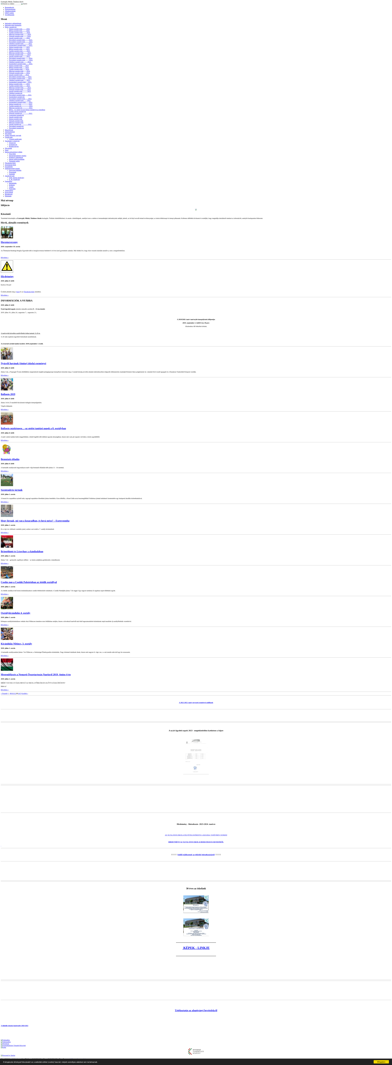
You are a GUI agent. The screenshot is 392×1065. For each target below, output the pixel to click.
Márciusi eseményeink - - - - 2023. (20, 88)
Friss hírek (12, 154)
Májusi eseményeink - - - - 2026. (19, 31)
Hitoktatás (8, 196)
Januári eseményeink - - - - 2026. (19, 38)
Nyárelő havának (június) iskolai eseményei (23, 363)
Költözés (12, 185)
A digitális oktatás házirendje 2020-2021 (14, 1026)
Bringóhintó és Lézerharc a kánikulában (22, 551)
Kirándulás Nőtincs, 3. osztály (16, 643)
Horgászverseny (9, 242)
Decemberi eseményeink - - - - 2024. (21, 58)
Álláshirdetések (10, 132)
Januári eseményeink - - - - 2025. (19, 56)
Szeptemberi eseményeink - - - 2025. (21, 45)
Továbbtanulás (9, 15)
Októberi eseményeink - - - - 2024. (20, 62)
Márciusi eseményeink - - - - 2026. (20, 34)
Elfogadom (381, 1062)
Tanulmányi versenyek (12, 141)
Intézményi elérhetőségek (13, 23)
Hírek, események (11, 27)
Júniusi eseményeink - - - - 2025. (19, 47)
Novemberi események (16, 128)
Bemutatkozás (9, 7)
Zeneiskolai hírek (10, 165)
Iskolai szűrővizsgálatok (16, 159)
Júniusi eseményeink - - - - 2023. (19, 84)
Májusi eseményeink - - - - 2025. (19, 49)
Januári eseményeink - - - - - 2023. (20, 91)
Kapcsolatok (9, 192)
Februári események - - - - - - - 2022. (20, 113)
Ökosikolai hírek (29, 292)
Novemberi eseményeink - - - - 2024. (21, 60)
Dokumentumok (10, 9)
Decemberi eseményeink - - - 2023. (20, 77)
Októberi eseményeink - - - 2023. (19, 80)
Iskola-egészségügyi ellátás (13, 152)
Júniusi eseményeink (15, 119)
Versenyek (12, 143)
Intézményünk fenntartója (13, 25)
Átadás (11, 187)
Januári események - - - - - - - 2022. (20, 124)
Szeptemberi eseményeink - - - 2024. (21, 64)
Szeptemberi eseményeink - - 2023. (20, 82)
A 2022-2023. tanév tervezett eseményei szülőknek (196, 702)
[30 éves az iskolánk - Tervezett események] (196, 936)
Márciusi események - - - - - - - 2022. (21, 108)
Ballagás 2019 (8, 394)
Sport (6, 150)
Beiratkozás (8, 194)
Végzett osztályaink (15, 139)
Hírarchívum (9, 130)
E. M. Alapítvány (14, 179)
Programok (12, 172)
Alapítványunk (9, 176)
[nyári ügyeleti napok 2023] (196, 773)
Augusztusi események (16, 115)
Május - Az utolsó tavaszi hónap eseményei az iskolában (27, 110)
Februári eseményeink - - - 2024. (19, 73)
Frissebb (4, 693)
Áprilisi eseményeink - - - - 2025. (19, 51)
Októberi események (15, 93)
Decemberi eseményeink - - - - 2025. (21, 40)
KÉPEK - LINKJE (196, 948)
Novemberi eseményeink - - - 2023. (20, 78)
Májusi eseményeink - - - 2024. (19, 67)
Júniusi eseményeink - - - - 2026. (19, 29)
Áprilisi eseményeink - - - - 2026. (19, 32)
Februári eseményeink (16, 121)
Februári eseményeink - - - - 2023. (20, 89)
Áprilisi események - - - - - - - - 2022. (21, 106)
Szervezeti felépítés (15, 170)
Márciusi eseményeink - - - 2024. (19, 71)
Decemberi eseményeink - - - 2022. (20, 95)
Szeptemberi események (16, 97)
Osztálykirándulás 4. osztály (15, 613)
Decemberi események (16, 126)
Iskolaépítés (13, 183)
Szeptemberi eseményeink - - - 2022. (21, 102)
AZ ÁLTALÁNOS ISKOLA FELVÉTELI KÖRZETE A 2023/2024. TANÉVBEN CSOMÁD (196, 835)
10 (12, 693)
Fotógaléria (8, 181)
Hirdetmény (7, 276)
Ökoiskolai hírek (10, 163)
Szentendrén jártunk (11, 490)
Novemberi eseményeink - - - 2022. (20, 99)
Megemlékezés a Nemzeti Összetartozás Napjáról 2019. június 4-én (36, 674)
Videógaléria (9, 190)
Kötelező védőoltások (16, 157)
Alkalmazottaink (10, 11)
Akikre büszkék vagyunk (13, 135)
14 (18, 693)
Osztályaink (9, 137)
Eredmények (13, 145)
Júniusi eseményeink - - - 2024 (19, 66)
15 (20, 693)
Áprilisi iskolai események (17, 111)
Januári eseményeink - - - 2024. (19, 75)
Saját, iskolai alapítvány (16, 178)
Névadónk (8, 133)
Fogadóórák (9, 167)
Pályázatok (8, 148)
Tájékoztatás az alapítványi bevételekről (196, 1010)
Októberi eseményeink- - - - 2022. (20, 100)
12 (15, 693)
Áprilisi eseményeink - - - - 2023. (19, 86)
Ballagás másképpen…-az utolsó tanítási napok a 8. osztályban (33, 428)
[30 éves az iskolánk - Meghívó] (196, 912)
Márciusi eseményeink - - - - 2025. (20, 53)
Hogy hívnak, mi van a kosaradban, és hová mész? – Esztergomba (35, 520)
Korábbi (25, 693)
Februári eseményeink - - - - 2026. (20, 36)
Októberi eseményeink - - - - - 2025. (20, 43)
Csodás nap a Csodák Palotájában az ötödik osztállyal (29, 582)
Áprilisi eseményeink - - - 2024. (19, 69)
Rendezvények (14, 146)
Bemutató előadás (10, 459)
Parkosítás (12, 189)
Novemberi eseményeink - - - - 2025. (21, 42)
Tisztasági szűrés (14, 161)
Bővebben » (5, 257)
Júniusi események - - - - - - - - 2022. (20, 104)
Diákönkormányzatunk (12, 168)
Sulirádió (12, 174)
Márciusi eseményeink (16, 122)
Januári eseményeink (15, 117)
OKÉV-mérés (9, 13)
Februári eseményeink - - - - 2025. (20, 55)
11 (14, 693)
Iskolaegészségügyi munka (17, 156)
